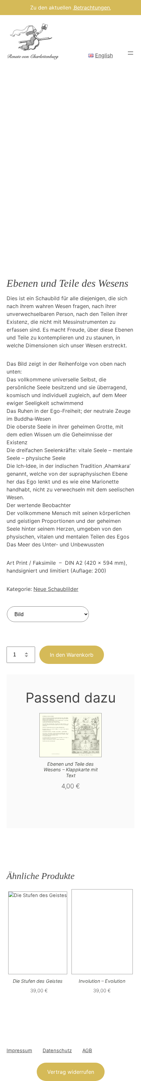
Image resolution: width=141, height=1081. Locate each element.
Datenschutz (57, 1051)
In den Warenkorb (71, 654)
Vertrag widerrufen (70, 1072)
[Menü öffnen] (130, 53)
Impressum (19, 1051)
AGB (87, 1051)
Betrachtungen (92, 7)
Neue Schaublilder (55, 589)
